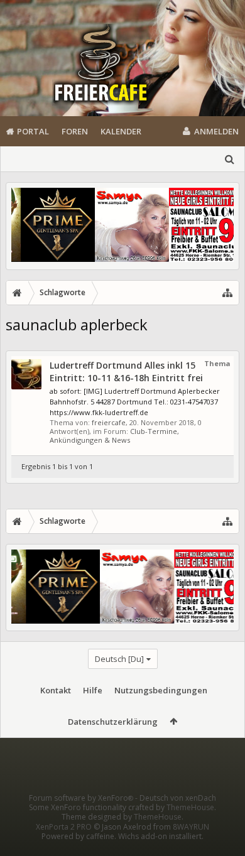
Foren (75, 131)
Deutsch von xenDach (177, 798)
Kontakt (55, 690)
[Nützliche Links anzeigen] (227, 293)
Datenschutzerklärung (113, 721)
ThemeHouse (190, 807)
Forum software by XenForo (81, 798)
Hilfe (92, 690)
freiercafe (109, 422)
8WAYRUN (191, 826)
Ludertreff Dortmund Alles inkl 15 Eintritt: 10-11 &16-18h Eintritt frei (126, 371)
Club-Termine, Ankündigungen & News (114, 435)
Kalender (121, 131)
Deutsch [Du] (119, 658)
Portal (33, 131)
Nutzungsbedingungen (160, 690)
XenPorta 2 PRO (64, 826)
